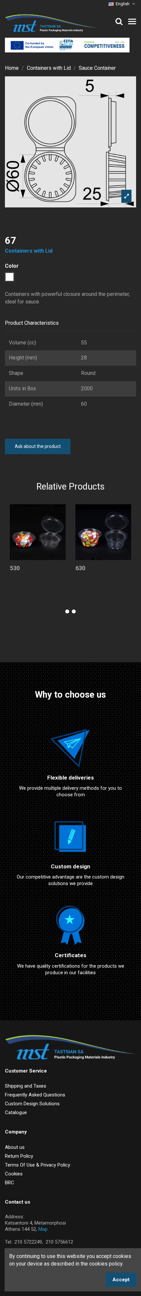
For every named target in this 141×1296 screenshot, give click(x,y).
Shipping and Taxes (25, 1086)
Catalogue (16, 1112)
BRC (9, 1183)
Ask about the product (38, 446)
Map (43, 1229)
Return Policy (19, 1156)
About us (15, 1147)
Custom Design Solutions (32, 1104)
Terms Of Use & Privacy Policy (37, 1165)
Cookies (14, 1174)
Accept (121, 1280)
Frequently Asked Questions (35, 1095)
